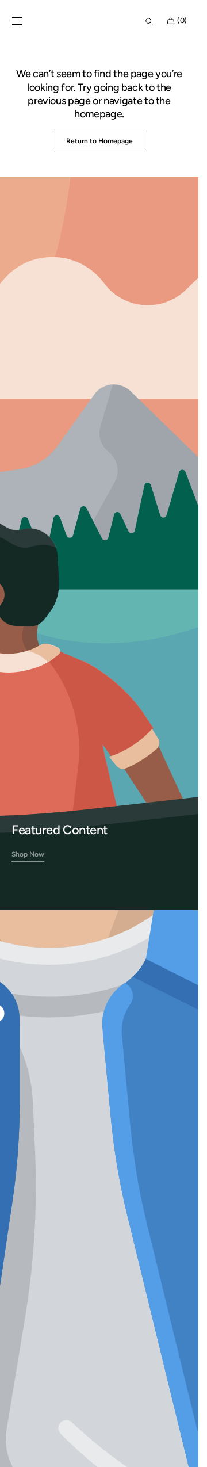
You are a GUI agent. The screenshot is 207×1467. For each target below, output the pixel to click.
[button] (17, 21)
